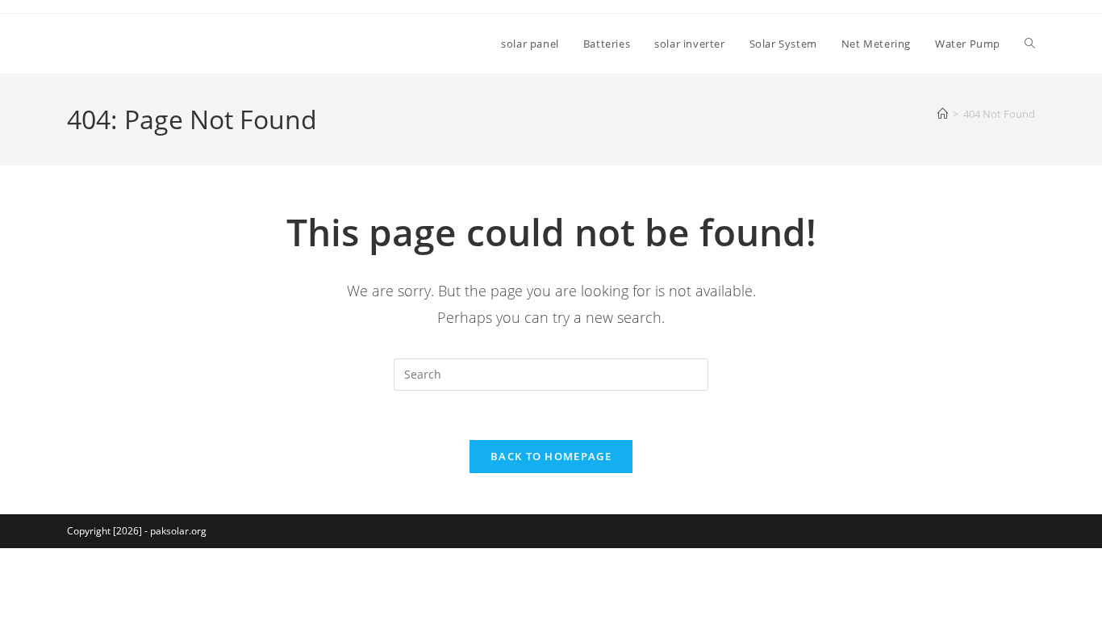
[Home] (942, 114)
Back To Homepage (551, 456)
